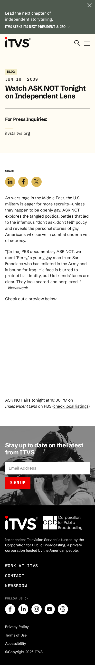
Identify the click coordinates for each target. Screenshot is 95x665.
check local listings (70, 406)
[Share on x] (36, 182)
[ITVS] (17, 42)
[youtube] (50, 609)
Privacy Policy (17, 627)
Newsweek (18, 287)
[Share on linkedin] (10, 182)
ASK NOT (14, 400)
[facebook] (10, 609)
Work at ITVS (21, 565)
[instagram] (36, 609)
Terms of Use (16, 635)
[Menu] (87, 43)
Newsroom (16, 585)
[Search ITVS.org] (77, 43)
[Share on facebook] (23, 182)
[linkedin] (23, 609)
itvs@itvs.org (17, 133)
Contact (14, 575)
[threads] (63, 609)
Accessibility (15, 643)
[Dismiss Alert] (89, 5)
